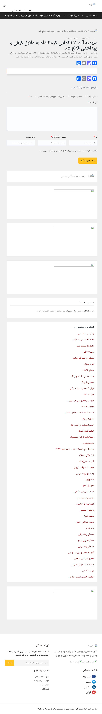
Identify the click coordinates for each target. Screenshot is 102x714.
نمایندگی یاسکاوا (86, 455)
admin (76, 38)
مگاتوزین (90, 480)
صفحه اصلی (91, 16)
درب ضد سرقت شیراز (84, 468)
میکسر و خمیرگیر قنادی (83, 358)
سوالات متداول (42, 676)
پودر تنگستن (88, 571)
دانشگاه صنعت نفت (85, 346)
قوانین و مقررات (41, 681)
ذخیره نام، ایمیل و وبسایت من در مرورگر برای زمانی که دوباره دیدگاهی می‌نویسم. (67, 151)
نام (95, 137)
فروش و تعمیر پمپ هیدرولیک (80, 401)
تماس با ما (44, 685)
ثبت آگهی (45, 689)
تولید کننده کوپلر (86, 431)
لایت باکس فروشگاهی (84, 492)
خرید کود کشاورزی (85, 498)
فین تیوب (89, 528)
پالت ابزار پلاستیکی (85, 474)
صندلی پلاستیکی (86, 534)
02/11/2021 (86, 38)
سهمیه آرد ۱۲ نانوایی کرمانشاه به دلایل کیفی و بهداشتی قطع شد (33, 16)
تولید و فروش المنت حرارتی (81, 577)
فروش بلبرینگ (87, 382)
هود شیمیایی (88, 443)
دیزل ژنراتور (88, 486)
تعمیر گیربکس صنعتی (84, 559)
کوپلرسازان (89, 364)
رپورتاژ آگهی (88, 352)
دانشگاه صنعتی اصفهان (83, 340)
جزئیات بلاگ (73, 16)
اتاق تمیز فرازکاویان (85, 504)
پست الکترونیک (58, 137)
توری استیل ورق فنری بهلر (82, 425)
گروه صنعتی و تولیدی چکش (81, 553)
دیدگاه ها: (92, 103)
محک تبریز (89, 516)
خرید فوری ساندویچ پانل (82, 376)
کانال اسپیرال (88, 419)
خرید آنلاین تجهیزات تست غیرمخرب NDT (75, 449)
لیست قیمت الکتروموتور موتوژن (79, 413)
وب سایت (30, 137)
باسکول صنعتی (87, 510)
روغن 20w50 (88, 370)
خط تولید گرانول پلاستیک (82, 437)
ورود (26, 11)
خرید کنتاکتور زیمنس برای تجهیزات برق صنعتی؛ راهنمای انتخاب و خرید (65, 311)
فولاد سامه (89, 395)
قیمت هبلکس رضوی (84, 522)
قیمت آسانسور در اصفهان (82, 565)
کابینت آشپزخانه (86, 461)
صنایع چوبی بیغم (86, 540)
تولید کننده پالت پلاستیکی (82, 388)
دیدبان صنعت (88, 407)
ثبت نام (15, 11)
